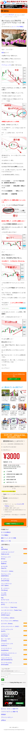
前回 (3, 52)
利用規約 (3, 714)
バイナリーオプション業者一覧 (9, 711)
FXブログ (11, 14)
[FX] (14, 3)
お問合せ (3, 720)
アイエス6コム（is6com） (8, 618)
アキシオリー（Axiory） (7, 571)
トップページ (4, 14)
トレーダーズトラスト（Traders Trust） (11, 610)
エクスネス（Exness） (7, 623)
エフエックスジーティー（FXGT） (10, 626)
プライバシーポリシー (7, 717)
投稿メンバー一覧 (6, 541)
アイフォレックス (6, 65)
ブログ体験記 (19, 26)
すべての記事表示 (6, 532)
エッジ (13, 26)
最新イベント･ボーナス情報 (8, 538)
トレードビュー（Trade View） (9, 607)
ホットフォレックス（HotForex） (10, 620)
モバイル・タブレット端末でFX (9, 708)
